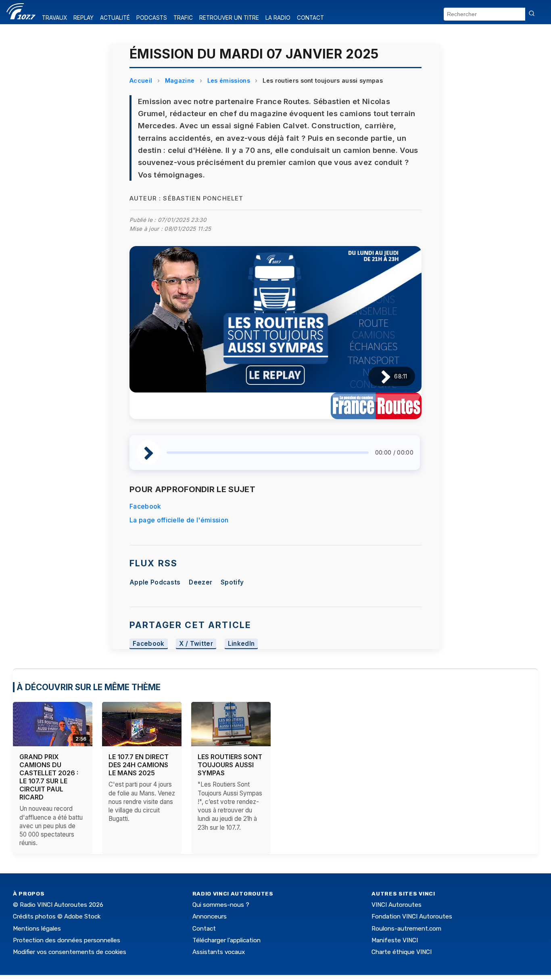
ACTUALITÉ (115, 18)
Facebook (145, 506)
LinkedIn (241, 643)
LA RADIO (277, 18)
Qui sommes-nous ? (220, 904)
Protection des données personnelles (66, 940)
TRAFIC (183, 18)
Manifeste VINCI (395, 940)
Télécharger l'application (226, 940)
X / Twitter (196, 643)
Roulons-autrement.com (406, 928)
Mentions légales (37, 928)
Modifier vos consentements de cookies (69, 952)
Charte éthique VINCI (402, 952)
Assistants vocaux (218, 952)
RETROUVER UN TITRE (229, 18)
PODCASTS (151, 18)
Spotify (232, 582)
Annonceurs (209, 916)
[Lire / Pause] (379, 376)
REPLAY (83, 18)
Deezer (200, 582)
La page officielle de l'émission (178, 520)
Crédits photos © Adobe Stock (56, 916)
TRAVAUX (54, 18)
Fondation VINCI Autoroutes (412, 916)
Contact (204, 928)
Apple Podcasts (154, 582)
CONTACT (310, 18)
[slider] (268, 452)
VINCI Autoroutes (397, 904)
